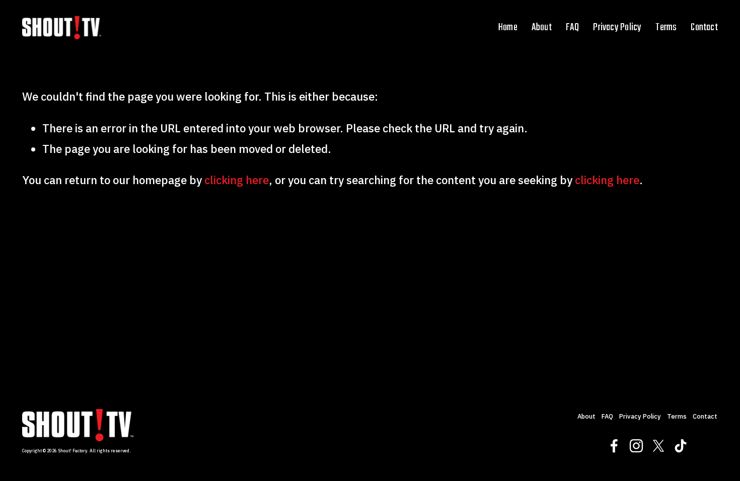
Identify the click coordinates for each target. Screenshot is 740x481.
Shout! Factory (72, 451)
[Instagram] (636, 446)
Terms (666, 27)
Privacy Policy (617, 27)
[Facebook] (614, 446)
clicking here (236, 180)
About (542, 27)
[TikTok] (681, 446)
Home (507, 27)
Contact (704, 27)
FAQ (572, 27)
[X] (658, 446)
